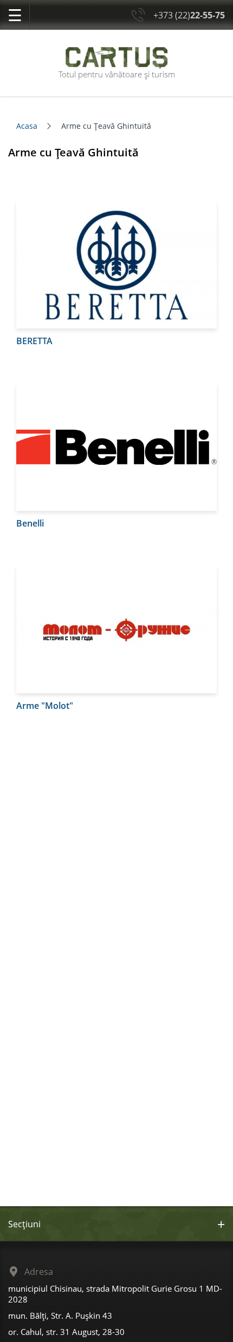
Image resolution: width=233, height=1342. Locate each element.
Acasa (26, 126)
